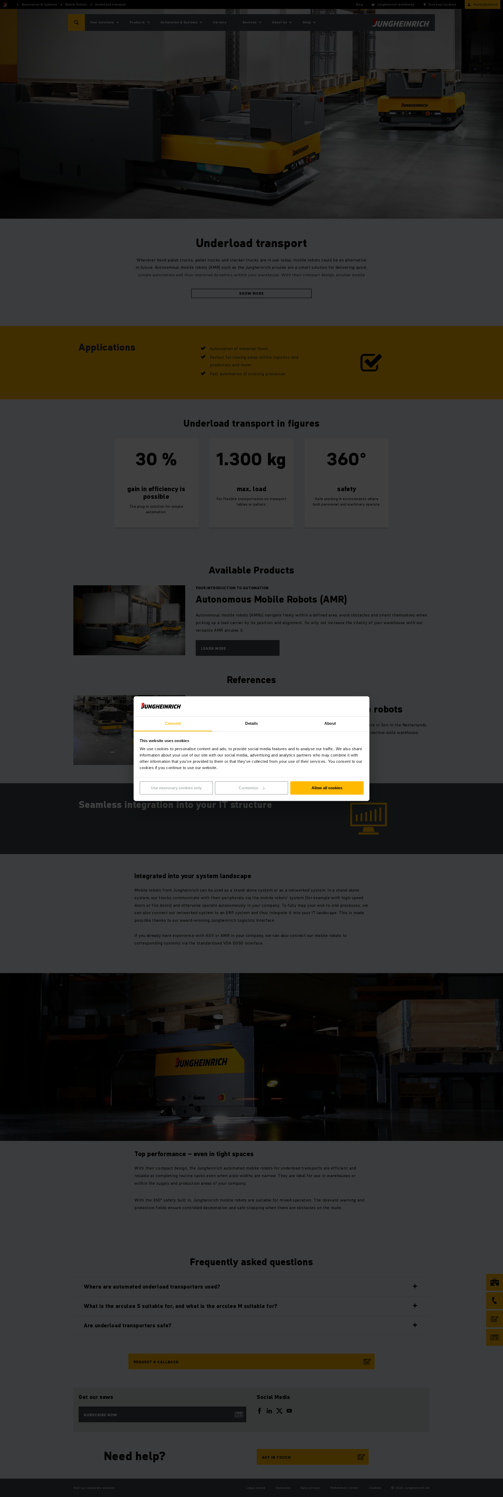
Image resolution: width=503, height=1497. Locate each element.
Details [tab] (251, 723)
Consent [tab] (173, 723)
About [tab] (330, 723)
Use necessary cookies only (176, 788)
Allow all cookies (326, 788)
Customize (248, 788)
